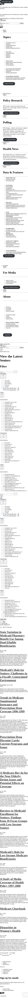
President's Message (10, 323)
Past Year (7, 385)
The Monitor (9, 188)
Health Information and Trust (13, 48)
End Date (6, 390)
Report (7, 459)
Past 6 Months (8, 383)
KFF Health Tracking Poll (12, 203)
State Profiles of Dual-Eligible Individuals (16, 252)
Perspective (8, 454)
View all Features (9, 255)
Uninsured (8, 71)
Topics (4, 30)
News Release (9, 451)
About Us (8, 307)
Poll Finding (9, 457)
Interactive (8, 448)
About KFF (7, 335)
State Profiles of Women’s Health (14, 253)
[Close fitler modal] (1, 496)
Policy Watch (9, 456)
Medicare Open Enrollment (12, 215)
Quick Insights (9, 186)
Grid (6, 623)
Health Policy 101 (10, 189)
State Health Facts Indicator (12, 460)
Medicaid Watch (9, 489)
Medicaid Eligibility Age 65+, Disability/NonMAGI (11, 485)
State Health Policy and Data (13, 70)
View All (8, 327)
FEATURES (9, 185)
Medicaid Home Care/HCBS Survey (14, 487)
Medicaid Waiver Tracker (12, 219)
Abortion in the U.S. (11, 230)
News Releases (9, 283)
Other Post (8, 453)
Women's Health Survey (11, 208)
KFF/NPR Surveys (10, 482)
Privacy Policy (6, 988)
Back (5, 31)
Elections (8, 44)
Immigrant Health (10, 53)
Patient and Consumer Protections (14, 62)
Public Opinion (9, 63)
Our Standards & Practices (12, 325)
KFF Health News (8, 154)
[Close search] (1, 25)
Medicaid (8, 55)
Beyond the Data (10, 180)
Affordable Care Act (11, 42)
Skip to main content (6, 1)
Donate (21, 18)
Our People (8, 308)
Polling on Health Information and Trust (15, 206)
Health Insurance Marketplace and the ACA (16, 213)
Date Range (3, 373)
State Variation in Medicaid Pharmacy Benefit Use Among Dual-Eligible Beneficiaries (12, 638)
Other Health (9, 420)
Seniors (5, 351)
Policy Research (7, 93)
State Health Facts (10, 235)
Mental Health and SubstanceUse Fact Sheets (13, 244)
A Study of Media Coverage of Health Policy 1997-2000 (12, 882)
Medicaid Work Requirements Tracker (15, 220)
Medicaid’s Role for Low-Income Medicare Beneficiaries (14, 855)
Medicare (8, 57)
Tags (8, 351)
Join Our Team (9, 318)
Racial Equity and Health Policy (13, 68)
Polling (4, 115)
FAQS (7, 212)
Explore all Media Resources (11, 287)
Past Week (7, 380)
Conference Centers (15, 18)
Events (7, 316)
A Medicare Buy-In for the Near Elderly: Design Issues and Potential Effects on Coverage (14, 779)
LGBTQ (8, 54)
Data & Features (7, 165)
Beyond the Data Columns (12, 326)
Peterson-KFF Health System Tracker (15, 79)
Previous (4, 955)
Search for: (2, 23)
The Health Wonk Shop (11, 193)
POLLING (8, 202)
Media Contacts (9, 280)
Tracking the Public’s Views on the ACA (15, 205)
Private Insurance (10, 65)
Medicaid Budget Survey (12, 198)
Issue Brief (9, 450)
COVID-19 (8, 403)
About (4, 289)
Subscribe (2, 18)
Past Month (7, 382)
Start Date (6, 388)
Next (8, 955)
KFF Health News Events (12, 480)
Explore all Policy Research (11, 113)
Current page (3, 953)
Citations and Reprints (11, 281)
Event (7, 442)
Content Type (3, 433)
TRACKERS (9, 216)
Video (7, 462)
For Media (5, 265)
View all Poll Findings (10, 139)
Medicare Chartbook (12, 908)
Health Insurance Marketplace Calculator (15, 77)
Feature (8, 445)
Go (13, 953)
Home (1, 351)
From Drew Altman (10, 179)
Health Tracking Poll (11, 479)
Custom (7, 386)
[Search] (15, 372)
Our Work (8, 309)
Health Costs (9, 46)
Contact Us (8, 317)
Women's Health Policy (11, 72)
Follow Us (7, 18)
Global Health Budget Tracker (13, 221)
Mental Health (9, 61)
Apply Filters (3, 619)
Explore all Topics (9, 83)
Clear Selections (4, 399)
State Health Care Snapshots (12, 246)
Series (2, 464)
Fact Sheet (8, 444)
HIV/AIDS (8, 51)
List (2, 623)
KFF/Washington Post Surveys (13, 483)
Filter (3, 621)
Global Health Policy (11, 45)
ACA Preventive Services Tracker (14, 217)
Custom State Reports (11, 236)
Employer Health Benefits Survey (14, 197)
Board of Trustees (10, 311)
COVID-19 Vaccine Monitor (12, 476)
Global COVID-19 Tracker (12, 223)
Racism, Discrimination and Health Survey (16, 490)
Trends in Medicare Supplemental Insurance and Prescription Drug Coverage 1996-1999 (12, 704)
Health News (6, 142)
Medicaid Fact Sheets (11, 242)
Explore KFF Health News (11, 163)
